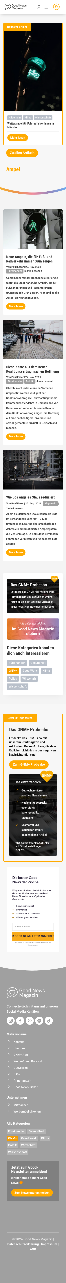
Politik (29, 381)
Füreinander (15, 270)
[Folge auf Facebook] (20, 1021)
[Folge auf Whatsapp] (30, 1021)
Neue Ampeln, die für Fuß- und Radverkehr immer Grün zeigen (29, 259)
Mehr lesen (17, 137)
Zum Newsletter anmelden (32, 1192)
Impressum (49, 1244)
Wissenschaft (43, 117)
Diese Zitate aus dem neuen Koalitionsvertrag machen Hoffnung (32, 369)
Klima (28, 117)
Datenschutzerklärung (23, 1244)
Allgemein (15, 117)
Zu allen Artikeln (22, 153)
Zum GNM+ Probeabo (29, 764)
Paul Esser (17, 266)
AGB (33, 1249)
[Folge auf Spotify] (39, 1021)
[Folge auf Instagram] (11, 1021)
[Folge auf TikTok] (49, 1021)
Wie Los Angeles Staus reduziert (30, 497)
